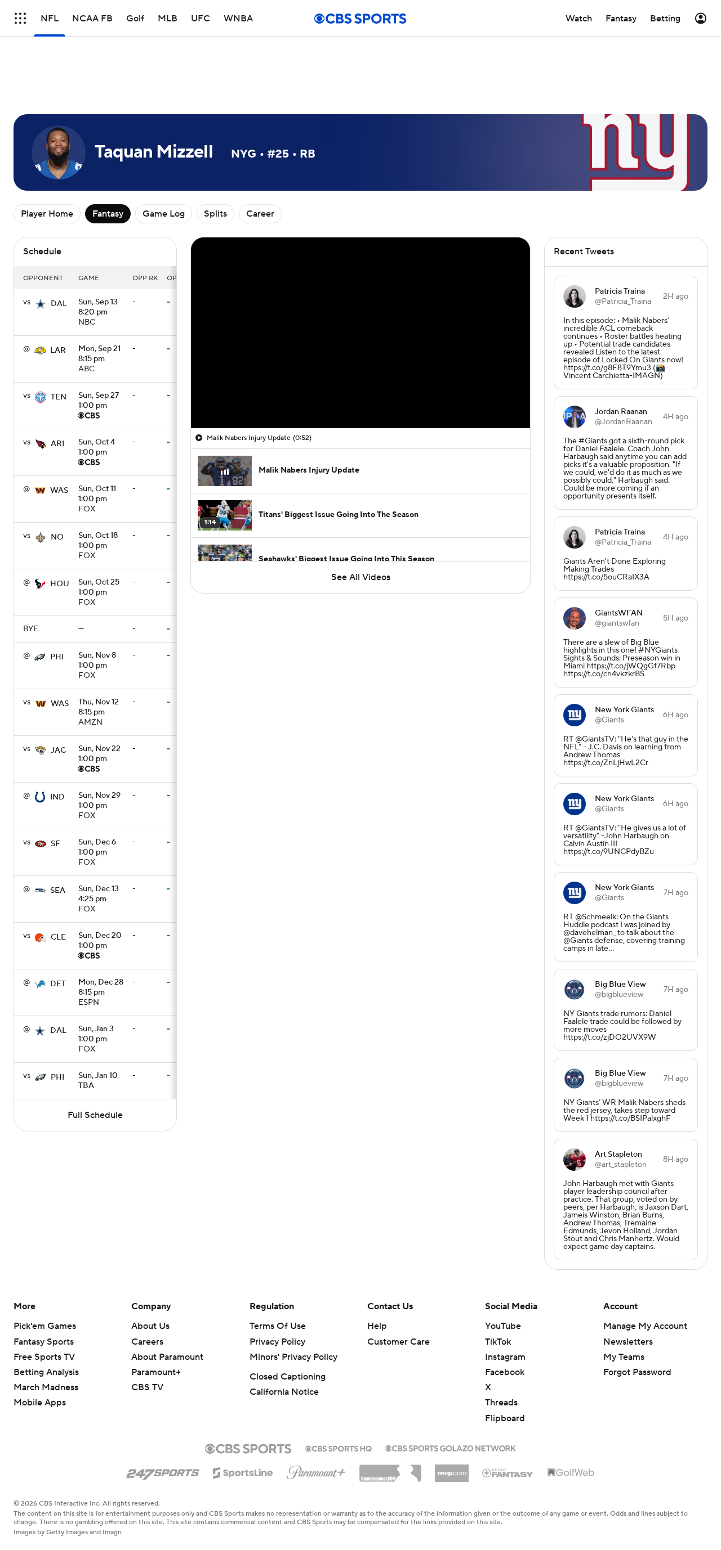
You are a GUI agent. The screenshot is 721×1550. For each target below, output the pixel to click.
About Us (150, 1326)
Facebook (504, 1372)
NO (57, 537)
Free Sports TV (44, 1357)
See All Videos (360, 577)
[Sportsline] (243, 1471)
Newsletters (628, 1341)
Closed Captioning (288, 1376)
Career (260, 213)
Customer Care (398, 1341)
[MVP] (452, 1469)
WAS (59, 491)
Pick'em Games (45, 1326)
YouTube (503, 1326)
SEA (57, 891)
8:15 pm (99, 354)
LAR (58, 350)
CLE (58, 937)
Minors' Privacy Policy (293, 1357)
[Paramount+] (316, 1470)
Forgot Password (637, 1372)
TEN (58, 397)
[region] (360, 332)
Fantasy (107, 213)
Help (377, 1326)
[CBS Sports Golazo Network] (450, 1447)
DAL (59, 304)
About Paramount (167, 1357)
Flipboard (505, 1418)
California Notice (284, 1392)
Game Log (164, 213)
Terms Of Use (278, 1326)
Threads (501, 1402)
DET (58, 984)
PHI (57, 657)
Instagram (505, 1357)
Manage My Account (645, 1326)
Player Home (47, 213)
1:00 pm (98, 401)
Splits (215, 213)
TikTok (498, 1341)
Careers (147, 1341)
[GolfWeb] (571, 1473)
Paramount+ (156, 1372)
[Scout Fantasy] (508, 1472)
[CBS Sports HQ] (338, 1447)
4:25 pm (98, 894)
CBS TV (147, 1387)
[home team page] (40, 303)
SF (55, 844)
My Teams (623, 1357)
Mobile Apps (40, 1402)
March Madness (46, 1387)
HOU (59, 584)
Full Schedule (95, 1115)
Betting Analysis (46, 1372)
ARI (57, 444)
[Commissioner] (390, 1469)
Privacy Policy (277, 1341)
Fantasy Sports (44, 1341)
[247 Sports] (162, 1470)
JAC (58, 750)
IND (57, 797)
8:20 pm (98, 307)
